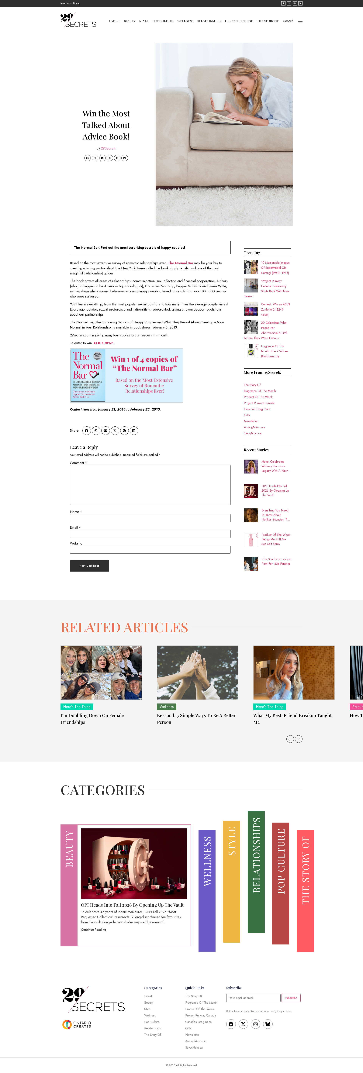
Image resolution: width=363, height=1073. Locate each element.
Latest (114, 21)
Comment (78, 463)
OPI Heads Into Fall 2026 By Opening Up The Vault (275, 490)
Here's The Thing (77, 707)
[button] (87, 158)
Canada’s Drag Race (257, 409)
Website (76, 543)
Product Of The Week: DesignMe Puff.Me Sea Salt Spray (276, 539)
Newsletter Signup (70, 3)
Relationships (209, 21)
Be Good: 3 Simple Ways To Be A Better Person (196, 718)
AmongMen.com (254, 427)
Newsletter (251, 421)
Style (144, 21)
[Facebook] (231, 1024)
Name (76, 512)
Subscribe (291, 998)
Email (75, 527)
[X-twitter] (243, 1024)
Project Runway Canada (259, 403)
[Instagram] (255, 1024)
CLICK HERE (103, 343)
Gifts (247, 415)
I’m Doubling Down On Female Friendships (92, 718)
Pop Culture (163, 21)
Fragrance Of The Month (260, 391)
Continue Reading (93, 929)
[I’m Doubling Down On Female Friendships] (101, 672)
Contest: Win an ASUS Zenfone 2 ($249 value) (275, 309)
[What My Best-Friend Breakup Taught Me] (294, 672)
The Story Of (268, 21)
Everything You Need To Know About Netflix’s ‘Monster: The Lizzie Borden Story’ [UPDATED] (275, 515)
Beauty (130, 21)
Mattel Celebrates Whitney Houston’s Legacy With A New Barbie (274, 466)
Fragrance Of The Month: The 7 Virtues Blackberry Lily (274, 351)
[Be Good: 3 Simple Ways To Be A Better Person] (197, 672)
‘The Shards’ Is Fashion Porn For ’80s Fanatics (276, 561)
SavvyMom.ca (252, 433)
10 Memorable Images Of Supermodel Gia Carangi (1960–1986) (275, 267)
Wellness (185, 21)
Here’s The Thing (239, 21)
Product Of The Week (258, 397)
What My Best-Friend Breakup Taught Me (292, 718)
